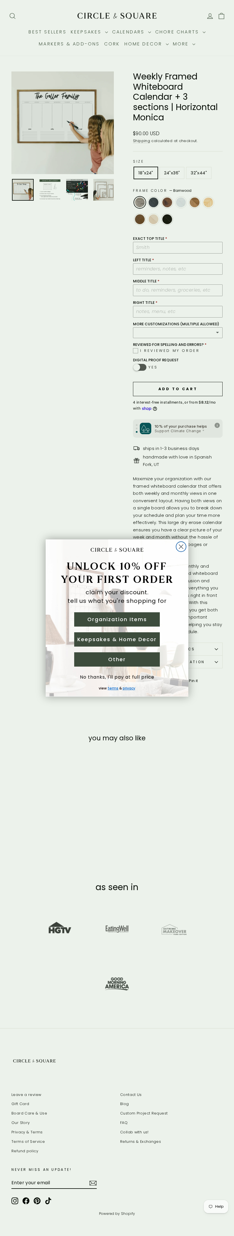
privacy (129, 688)
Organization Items (117, 619)
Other (117, 659)
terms (113, 688)
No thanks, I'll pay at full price (117, 677)
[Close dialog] (181, 547)
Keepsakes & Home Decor (117, 639)
